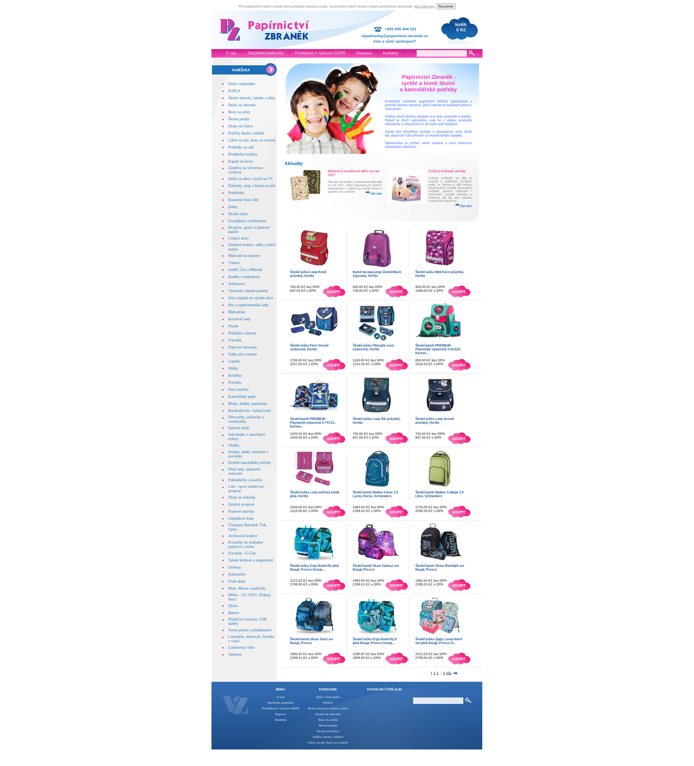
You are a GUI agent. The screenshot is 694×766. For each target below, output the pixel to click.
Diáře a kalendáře (241, 84)
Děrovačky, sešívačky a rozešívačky (246, 419)
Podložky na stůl (241, 147)
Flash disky (237, 581)
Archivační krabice (242, 536)
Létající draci (238, 238)
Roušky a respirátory (244, 277)
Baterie (233, 613)
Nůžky (233, 368)
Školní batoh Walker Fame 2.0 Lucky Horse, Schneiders (375, 494)
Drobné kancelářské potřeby (249, 463)
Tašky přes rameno (242, 354)
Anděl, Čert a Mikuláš (245, 270)
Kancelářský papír (242, 397)
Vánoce (234, 263)
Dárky (233, 207)
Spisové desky (239, 428)
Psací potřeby (238, 389)
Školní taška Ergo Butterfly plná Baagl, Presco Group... (314, 567)
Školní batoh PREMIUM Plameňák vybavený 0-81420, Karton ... (438, 349)
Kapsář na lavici (240, 161)
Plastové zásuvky (241, 511)
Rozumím (446, 6)
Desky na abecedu (242, 105)
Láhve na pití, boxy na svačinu (251, 140)
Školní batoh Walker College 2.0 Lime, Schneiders (439, 494)
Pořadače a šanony (242, 333)
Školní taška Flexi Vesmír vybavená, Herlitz (309, 347)
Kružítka (235, 375)
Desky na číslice (240, 126)
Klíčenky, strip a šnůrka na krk (251, 186)
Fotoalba (235, 340)
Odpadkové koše (240, 518)
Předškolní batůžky (243, 154)
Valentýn (235, 654)
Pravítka (234, 382)
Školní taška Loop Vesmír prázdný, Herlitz (434, 421)
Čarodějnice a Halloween (247, 221)
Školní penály (238, 119)
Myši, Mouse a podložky (247, 588)
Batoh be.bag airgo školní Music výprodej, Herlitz (377, 274)
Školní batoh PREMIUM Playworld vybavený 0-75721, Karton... (312, 422)
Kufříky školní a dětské (246, 133)
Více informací (424, 6)
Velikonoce (236, 284)
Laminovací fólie (241, 647)
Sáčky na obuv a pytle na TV (250, 179)
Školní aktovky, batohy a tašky (251, 98)
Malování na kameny (244, 256)
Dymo (233, 606)
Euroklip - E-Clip (242, 553)
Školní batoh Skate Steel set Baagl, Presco (311, 641)
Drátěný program (241, 504)
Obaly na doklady (241, 497)
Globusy (234, 567)
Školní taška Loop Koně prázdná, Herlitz (308, 274)
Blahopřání (236, 312)
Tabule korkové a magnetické (250, 560)
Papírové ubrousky (242, 347)
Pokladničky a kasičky (245, 480)
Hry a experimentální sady (248, 305)
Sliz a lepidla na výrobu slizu (250, 298)
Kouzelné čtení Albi (243, 200)
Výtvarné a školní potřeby (248, 291)
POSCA (234, 91)
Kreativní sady (239, 319)
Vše (449, 673)
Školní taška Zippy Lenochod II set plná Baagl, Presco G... (438, 641)
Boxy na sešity (239, 112)
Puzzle (233, 326)
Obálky (233, 445)
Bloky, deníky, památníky (248, 404)
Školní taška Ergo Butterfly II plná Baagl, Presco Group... (375, 641)
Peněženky (236, 193)
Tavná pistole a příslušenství (249, 630)
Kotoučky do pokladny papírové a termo (245, 544)
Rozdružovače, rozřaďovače (249, 411)
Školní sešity (238, 214)
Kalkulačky (237, 574)
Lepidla (234, 361)
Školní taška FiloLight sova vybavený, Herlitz (373, 347)
